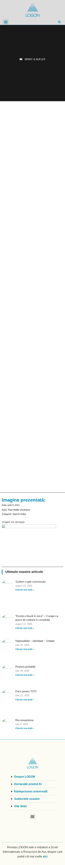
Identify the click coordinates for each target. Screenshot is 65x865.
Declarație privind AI (28, 784)
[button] (6, 22)
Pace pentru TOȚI (25, 691)
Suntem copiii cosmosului (30, 581)
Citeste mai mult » (24, 590)
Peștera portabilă (25, 666)
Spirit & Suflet (35, 59)
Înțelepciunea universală (30, 791)
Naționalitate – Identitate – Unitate (35, 640)
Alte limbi (20, 806)
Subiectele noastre (27, 798)
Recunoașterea (24, 720)
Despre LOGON (24, 776)
